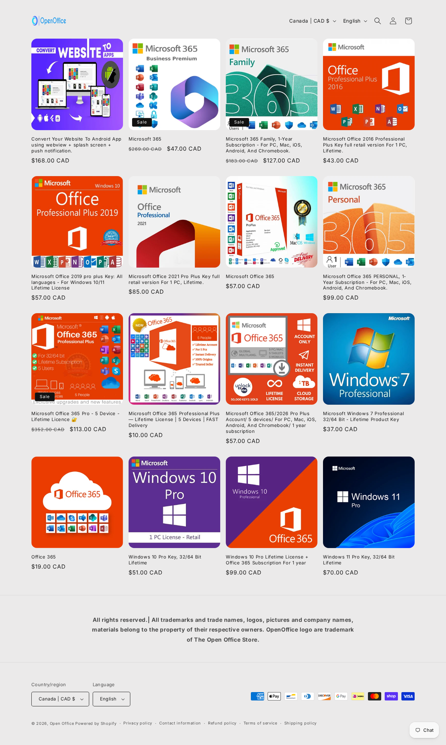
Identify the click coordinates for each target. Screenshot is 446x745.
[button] (377, 21)
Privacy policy (137, 723)
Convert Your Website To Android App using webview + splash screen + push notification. (76, 144)
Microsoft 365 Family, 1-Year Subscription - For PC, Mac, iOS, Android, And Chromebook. (264, 144)
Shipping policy (300, 723)
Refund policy (222, 723)
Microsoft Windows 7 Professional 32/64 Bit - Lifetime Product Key (363, 416)
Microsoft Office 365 (250, 276)
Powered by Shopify (96, 723)
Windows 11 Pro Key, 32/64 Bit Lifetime (358, 559)
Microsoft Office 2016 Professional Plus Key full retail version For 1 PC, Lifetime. (365, 144)
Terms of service (260, 723)
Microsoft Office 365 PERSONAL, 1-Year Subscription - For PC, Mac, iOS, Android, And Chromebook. (367, 282)
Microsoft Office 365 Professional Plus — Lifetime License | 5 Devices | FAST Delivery (174, 419)
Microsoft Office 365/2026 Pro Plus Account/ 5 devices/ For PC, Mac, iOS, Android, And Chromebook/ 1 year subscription (271, 422)
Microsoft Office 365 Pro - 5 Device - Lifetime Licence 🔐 (75, 416)
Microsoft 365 (145, 139)
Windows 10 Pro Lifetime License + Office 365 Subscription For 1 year (267, 559)
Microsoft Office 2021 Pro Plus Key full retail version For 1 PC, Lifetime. (174, 279)
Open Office (62, 723)
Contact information (180, 723)
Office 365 (43, 557)
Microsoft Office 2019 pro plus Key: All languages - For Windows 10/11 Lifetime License (76, 282)
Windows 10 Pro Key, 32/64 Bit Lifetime (165, 559)
